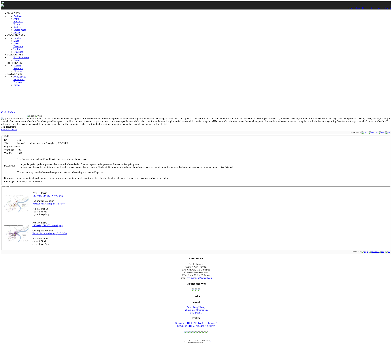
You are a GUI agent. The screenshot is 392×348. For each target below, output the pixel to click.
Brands (16, 85)
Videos (16, 32)
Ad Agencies (19, 76)
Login (388, 8)
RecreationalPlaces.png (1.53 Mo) (48, 203)
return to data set (9, 129)
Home (350, 8)
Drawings (18, 46)
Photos (16, 24)
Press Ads (18, 21)
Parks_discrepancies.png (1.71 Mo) (49, 233)
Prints (16, 18)
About (357, 8)
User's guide (368, 8)
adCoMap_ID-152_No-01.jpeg (47, 195)
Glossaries (18, 71)
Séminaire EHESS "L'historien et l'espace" (196, 323)
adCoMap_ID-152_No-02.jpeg (47, 225)
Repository (18, 68)
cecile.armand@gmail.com (199, 278)
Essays (16, 60)
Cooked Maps (8, 112)
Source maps (19, 29)
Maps (16, 41)
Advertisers (18, 79)
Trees (16, 43)
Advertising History (196, 307)
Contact (379, 8)
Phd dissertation (21, 57)
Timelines (18, 52)
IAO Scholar (196, 312)
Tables (16, 49)
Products (17, 82)
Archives (17, 16)
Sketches (17, 27)
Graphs (17, 38)
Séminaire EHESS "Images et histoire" (196, 326)
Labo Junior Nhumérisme (196, 310)
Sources (17, 65)
